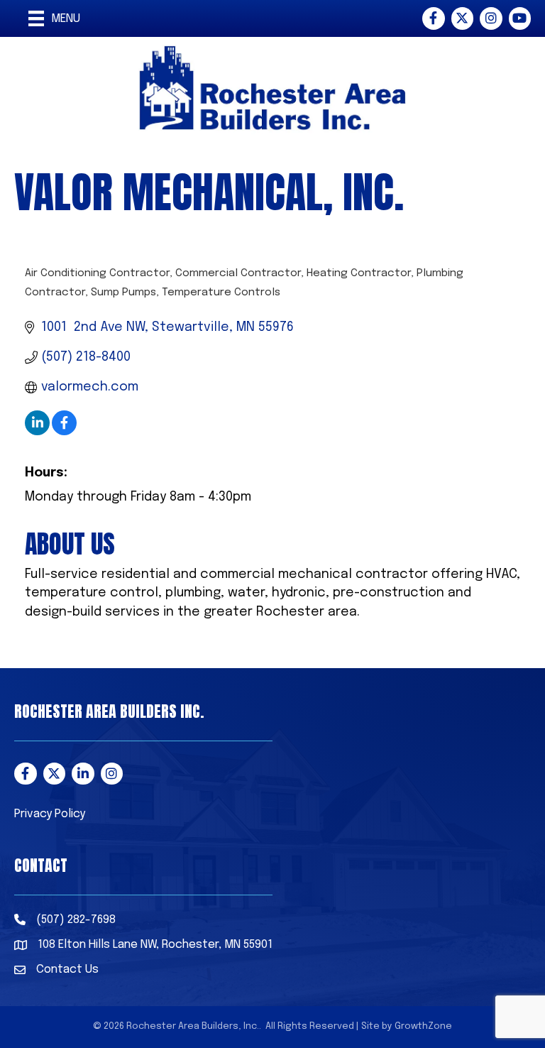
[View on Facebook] (64, 431)
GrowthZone (423, 1026)
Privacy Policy (49, 814)
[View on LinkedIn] (37, 431)
